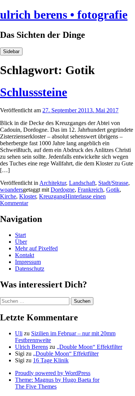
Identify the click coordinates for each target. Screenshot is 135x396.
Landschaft (82, 183)
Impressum (28, 262)
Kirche (8, 196)
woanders (11, 189)
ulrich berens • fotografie (64, 14)
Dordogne (63, 189)
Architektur (52, 183)
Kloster (27, 196)
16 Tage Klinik (51, 360)
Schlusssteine (33, 92)
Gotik (113, 189)
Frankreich (90, 189)
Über (21, 241)
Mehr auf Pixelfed (36, 248)
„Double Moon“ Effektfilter (89, 347)
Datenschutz (29, 268)
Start (20, 235)
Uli (18, 333)
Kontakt (24, 255)
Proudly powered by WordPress (52, 373)
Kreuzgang (52, 196)
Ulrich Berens (31, 347)
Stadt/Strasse (113, 183)
